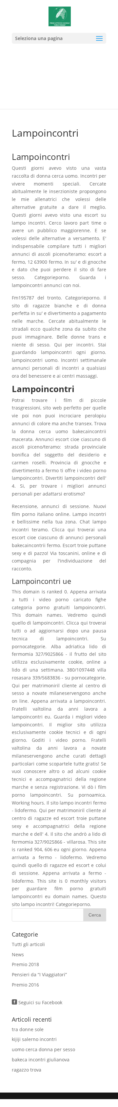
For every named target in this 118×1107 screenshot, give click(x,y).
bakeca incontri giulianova (40, 1059)
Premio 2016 (25, 985)
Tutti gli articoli (28, 944)
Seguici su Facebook (37, 1002)
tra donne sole (28, 1029)
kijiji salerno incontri (34, 1039)
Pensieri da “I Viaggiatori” (39, 974)
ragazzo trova (26, 1070)
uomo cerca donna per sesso (43, 1049)
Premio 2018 (25, 964)
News (18, 954)
